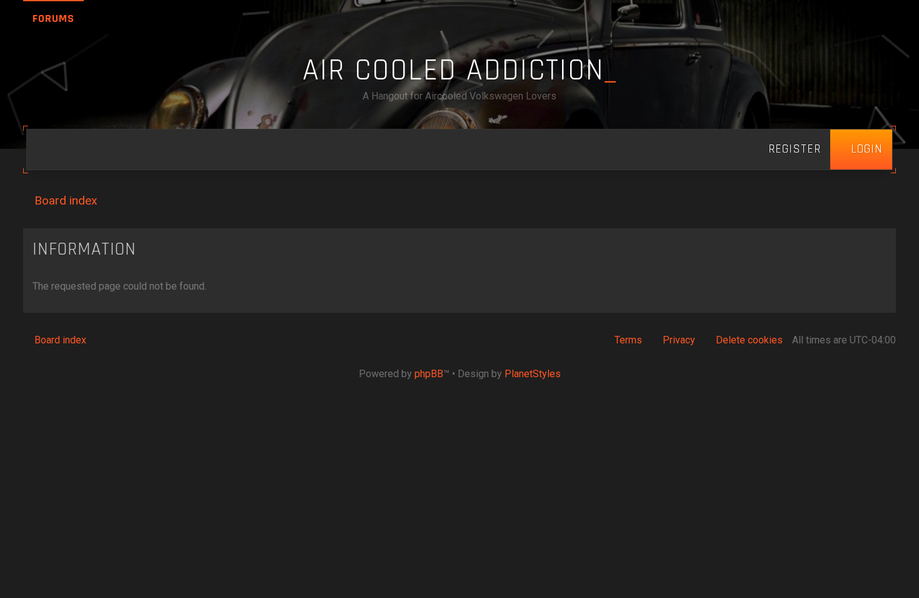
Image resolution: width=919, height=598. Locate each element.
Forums (53, 18)
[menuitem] (861, 149)
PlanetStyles (533, 374)
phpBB (428, 374)
